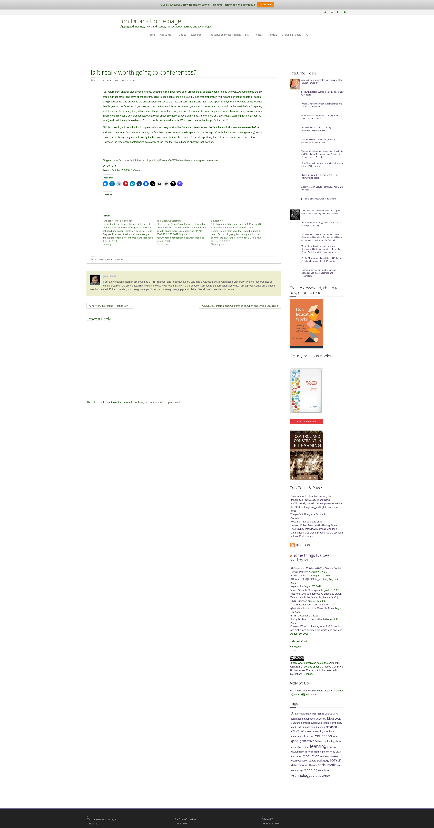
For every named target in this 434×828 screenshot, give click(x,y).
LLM (338, 751)
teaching (311, 770)
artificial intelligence (313, 713)
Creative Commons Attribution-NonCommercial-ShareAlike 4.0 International (316, 670)
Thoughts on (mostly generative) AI (229, 34)
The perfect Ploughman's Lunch (308, 514)
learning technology (324, 751)
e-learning (308, 736)
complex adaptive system (315, 722)
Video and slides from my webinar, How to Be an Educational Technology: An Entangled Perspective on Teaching (322, 154)
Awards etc (296, 518)
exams (336, 736)
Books (182, 34)
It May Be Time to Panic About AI (308, 619)
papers (312, 760)
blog (330, 718)
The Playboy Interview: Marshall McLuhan (313, 528)
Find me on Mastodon (302, 690)
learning (318, 746)
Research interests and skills (306, 521)
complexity (336, 722)
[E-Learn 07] (238, 232)
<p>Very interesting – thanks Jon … (111, 305)
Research (196, 34)
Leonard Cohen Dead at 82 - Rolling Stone (313, 525)
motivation (311, 756)
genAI (295, 741)
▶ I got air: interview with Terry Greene (318, 199)
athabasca (297, 718)
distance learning (314, 731)
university (316, 776)
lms (293, 756)
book (338, 718)
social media (327, 765)
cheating (295, 722)
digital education (316, 727)
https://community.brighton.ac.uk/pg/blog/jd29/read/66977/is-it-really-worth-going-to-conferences (165, 160)
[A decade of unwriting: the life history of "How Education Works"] (295, 83)
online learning (330, 756)
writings (326, 776)
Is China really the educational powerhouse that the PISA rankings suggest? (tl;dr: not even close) (316, 507)
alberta (299, 713)
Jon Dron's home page (150, 21)
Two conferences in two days (101, 819)
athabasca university (314, 718)
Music (273, 34)
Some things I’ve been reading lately (311, 557)
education (323, 736)
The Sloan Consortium (185, 819)
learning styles (306, 751)
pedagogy (323, 760)
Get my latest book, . (207, 4)
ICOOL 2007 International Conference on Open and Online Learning (239, 305)
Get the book (265, 4)
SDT (333, 760)
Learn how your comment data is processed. (156, 402)
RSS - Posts (302, 544)
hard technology (327, 741)
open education (299, 760)
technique (323, 770)
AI (292, 713)
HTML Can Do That (301, 575)
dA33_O (295, 615)
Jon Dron (109, 276)
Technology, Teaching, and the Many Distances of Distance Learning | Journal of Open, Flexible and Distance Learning (321, 249)
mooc (299, 756)
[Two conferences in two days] (130, 232)
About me (166, 34)
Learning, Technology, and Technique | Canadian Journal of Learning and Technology (319, 273)
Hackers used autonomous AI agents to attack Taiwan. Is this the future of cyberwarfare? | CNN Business (316, 597)
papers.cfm (296, 586)
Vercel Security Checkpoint (305, 590)
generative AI (309, 741)
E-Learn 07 (267, 819)
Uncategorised (114, 259)
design (303, 727)
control (295, 727)
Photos (258, 34)
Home (151, 34)
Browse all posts (291, 34)
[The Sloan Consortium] (184, 232)
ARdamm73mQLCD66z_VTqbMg (309, 579)
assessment (332, 713)
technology (300, 775)
